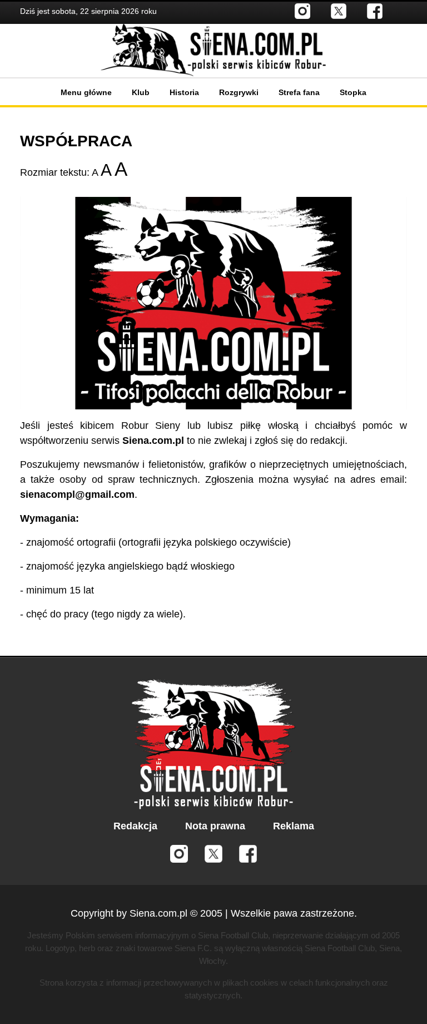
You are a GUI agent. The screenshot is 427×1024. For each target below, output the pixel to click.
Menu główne (86, 92)
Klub (141, 92)
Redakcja (135, 826)
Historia (184, 92)
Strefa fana (299, 92)
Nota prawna (215, 826)
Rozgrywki (239, 92)
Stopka (353, 92)
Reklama (293, 826)
